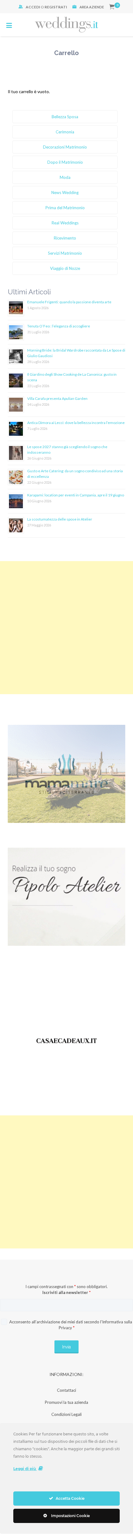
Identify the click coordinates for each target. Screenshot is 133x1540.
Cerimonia (65, 131)
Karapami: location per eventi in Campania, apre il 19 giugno (75, 495)
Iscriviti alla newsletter (66, 1292)
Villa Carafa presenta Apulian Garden (57, 398)
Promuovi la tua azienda (66, 1402)
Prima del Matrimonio (65, 207)
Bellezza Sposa (65, 116)
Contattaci (66, 1390)
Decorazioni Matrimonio (65, 147)
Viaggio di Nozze (65, 268)
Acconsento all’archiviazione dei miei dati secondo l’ (70, 1324)
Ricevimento (65, 238)
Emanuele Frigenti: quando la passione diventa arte (69, 302)
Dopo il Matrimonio (65, 162)
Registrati (56, 7)
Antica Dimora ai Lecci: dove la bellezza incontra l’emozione (76, 422)
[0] (111, 7)
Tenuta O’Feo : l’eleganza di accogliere (58, 326)
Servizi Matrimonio (65, 253)
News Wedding (65, 192)
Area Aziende (91, 7)
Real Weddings (65, 222)
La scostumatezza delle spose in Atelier (59, 519)
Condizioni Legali (66, 1414)
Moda (65, 177)
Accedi (33, 7)
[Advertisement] (66, 627)
